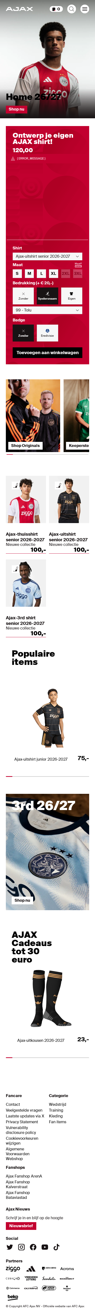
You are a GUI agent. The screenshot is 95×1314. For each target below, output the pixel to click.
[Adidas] (31, 1269)
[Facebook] (33, 1247)
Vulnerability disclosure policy (21, 1130)
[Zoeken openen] (71, 9)
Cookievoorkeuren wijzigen (22, 1141)
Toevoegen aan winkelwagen (48, 353)
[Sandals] (49, 1278)
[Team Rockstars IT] (67, 1278)
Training (56, 1110)
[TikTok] (56, 1247)
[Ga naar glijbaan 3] (58, 912)
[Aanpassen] (15, 485)
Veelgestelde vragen (24, 1110)
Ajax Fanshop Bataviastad (18, 1195)
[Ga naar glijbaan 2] (37, 912)
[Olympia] (31, 1288)
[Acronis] (67, 1269)
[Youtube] (45, 1247)
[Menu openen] (84, 9)
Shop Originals (25, 445)
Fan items (57, 1122)
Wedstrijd (57, 1104)
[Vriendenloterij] (31, 1278)
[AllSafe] (49, 1288)
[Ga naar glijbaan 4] (79, 912)
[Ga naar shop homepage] (19, 9)
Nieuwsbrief (21, 1225)
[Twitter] (10, 1247)
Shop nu (16, 109)
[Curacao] (13, 1278)
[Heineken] (67, 1288)
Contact (13, 1104)
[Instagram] (21, 1247)
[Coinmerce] (13, 1288)
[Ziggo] (13, 1269)
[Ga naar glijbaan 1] (16, 912)
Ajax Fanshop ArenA (24, 1176)
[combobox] (47, 256)
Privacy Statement (22, 1122)
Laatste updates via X (25, 1116)
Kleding (56, 1116)
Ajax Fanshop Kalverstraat (18, 1184)
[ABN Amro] (49, 1269)
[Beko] (13, 1298)
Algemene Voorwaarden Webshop (17, 1154)
